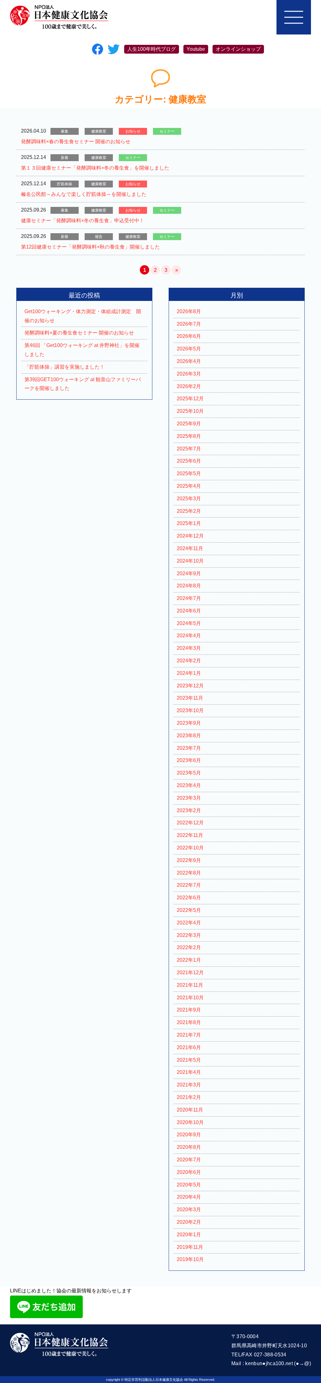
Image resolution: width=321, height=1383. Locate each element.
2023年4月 (189, 785)
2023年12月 (190, 685)
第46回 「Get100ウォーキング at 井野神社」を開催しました (81, 350)
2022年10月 (190, 847)
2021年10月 (190, 997)
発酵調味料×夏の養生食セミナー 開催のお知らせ (79, 332)
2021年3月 (189, 1084)
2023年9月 (189, 723)
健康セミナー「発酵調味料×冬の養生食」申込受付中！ (82, 220)
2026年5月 (189, 348)
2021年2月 (189, 1097)
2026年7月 (189, 324)
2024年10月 (190, 561)
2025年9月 (189, 423)
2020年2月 (189, 1222)
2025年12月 (190, 398)
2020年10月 (190, 1122)
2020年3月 (189, 1209)
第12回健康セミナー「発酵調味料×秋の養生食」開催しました (90, 247)
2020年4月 (189, 1197)
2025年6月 (189, 461)
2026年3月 (189, 373)
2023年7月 (189, 748)
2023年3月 (189, 798)
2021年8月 (189, 1022)
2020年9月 (189, 1134)
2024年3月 (189, 648)
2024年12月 (190, 536)
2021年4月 (189, 1072)
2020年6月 (189, 1172)
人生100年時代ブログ (151, 49)
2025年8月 (189, 436)
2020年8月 (189, 1147)
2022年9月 (189, 860)
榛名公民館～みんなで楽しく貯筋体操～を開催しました (83, 194)
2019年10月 (190, 1259)
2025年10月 (190, 411)
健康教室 (98, 131)
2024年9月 (189, 573)
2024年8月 (189, 585)
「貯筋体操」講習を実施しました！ (64, 367)
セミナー (167, 131)
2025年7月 (189, 448)
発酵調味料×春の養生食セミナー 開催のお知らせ (75, 141)
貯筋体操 (64, 184)
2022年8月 (189, 873)
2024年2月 (189, 660)
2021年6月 (189, 1047)
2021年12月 (190, 972)
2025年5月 (189, 473)
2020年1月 (189, 1234)
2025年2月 (189, 511)
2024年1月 (189, 673)
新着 (64, 157)
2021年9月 (189, 1009)
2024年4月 (189, 635)
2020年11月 (190, 1109)
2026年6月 (189, 336)
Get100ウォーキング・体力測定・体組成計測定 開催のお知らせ (82, 316)
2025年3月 (189, 498)
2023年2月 (189, 810)
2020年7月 (189, 1159)
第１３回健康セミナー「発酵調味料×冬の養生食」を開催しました (95, 168)
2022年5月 (189, 910)
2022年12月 (190, 822)
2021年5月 (189, 1060)
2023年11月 (190, 698)
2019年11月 (190, 1247)
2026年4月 (189, 361)
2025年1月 (189, 523)
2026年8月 (189, 311)
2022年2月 (189, 947)
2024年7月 (189, 598)
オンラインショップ (238, 49)
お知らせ (132, 131)
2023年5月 (189, 773)
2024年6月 (189, 610)
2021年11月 (190, 985)
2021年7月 (189, 1035)
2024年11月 (190, 548)
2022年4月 (189, 922)
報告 (99, 236)
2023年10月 (190, 710)
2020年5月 (189, 1184)
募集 (64, 131)
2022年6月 (189, 897)
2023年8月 (189, 735)
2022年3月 (189, 935)
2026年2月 (189, 386)
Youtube (196, 49)
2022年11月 (190, 835)
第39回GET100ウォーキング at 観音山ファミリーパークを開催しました (82, 384)
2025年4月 (189, 486)
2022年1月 (189, 960)
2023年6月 (189, 760)
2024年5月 (189, 623)
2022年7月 (189, 885)
